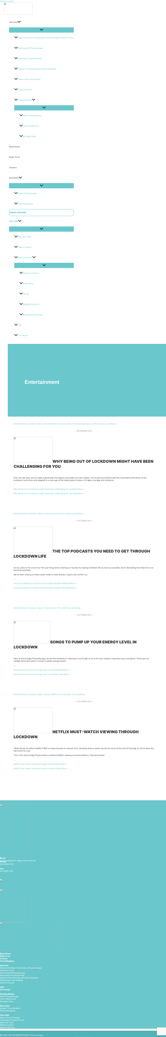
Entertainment (20, 424)
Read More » (49, 489)
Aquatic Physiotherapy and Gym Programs (37, 69)
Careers (4, 958)
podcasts (69, 513)
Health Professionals (27, 193)
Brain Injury (28, 283)
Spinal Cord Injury (31, 273)
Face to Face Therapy (10, 1017)
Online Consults (25, 89)
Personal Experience (81, 424)
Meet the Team (24, 237)
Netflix (54, 694)
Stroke (26, 294)
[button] (19, 22)
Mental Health (50, 424)
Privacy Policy (37, 1035)
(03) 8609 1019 (7, 864)
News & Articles (25, 257)
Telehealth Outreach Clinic (12, 1020)
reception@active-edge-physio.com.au (18, 860)
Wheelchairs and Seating (29, 79)
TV (73, 694)
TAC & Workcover (31, 126)
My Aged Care (29, 136)
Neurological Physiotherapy (30, 48)
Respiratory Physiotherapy (30, 58)
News (40, 424)
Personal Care (64, 424)
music (53, 608)
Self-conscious (99, 424)
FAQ (19, 325)
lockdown (32, 424)
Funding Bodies (25, 100)
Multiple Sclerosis (31, 304)
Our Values (5, 989)
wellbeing (111, 424)
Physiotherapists (25, 204)
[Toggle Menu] (41, 29)
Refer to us (5, 956)
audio (47, 513)
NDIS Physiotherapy (32, 115)
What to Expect (24, 247)
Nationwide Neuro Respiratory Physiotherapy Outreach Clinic (46, 37)
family (47, 608)
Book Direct (5, 953)
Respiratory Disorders (33, 314)
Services (4, 965)
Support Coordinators (10, 1008)
